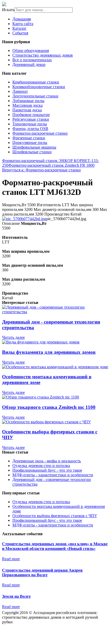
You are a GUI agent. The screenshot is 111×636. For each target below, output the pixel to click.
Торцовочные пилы (29, 124)
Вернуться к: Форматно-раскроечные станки (41, 170)
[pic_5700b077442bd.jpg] (24, 219)
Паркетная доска (27, 110)
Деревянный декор (28, 64)
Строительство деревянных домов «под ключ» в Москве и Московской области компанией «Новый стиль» (55, 546)
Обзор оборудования (30, 50)
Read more (11, 559)
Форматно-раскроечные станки (40, 133)
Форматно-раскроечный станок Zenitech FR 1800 (51, 165)
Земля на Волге (16, 596)
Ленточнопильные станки (35, 96)
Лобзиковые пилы (28, 100)
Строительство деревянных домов (42, 55)
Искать (8, 9)
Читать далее (13, 337)
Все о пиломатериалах (32, 60)
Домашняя (21, 19)
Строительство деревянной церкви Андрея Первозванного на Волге (42, 572)
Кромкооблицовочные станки (38, 87)
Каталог (19, 28)
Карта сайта (22, 23)
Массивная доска (27, 105)
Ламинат (20, 91)
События (20, 33)
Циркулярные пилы (29, 142)
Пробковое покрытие (31, 114)
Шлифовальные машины (34, 147)
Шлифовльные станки (32, 152)
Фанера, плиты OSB (30, 128)
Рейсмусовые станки (30, 119)
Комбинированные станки (35, 82)
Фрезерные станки (28, 138)
